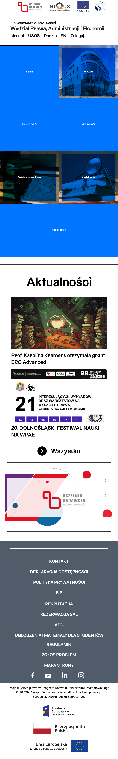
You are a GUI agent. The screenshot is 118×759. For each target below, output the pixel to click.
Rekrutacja (59, 604)
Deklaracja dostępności (59, 572)
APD (59, 625)
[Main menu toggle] (110, 76)
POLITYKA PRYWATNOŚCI (59, 582)
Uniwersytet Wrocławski (33, 23)
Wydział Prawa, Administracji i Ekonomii (57, 29)
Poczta (50, 36)
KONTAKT (59, 561)
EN (63, 36)
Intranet (16, 36)
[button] (29, 71)
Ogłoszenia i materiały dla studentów (59, 635)
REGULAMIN (59, 645)
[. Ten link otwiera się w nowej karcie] (33, 675)
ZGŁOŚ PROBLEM (59, 655)
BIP (59, 593)
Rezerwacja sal (59, 614)
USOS (34, 36)
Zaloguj (77, 36)
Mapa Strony (59, 665)
